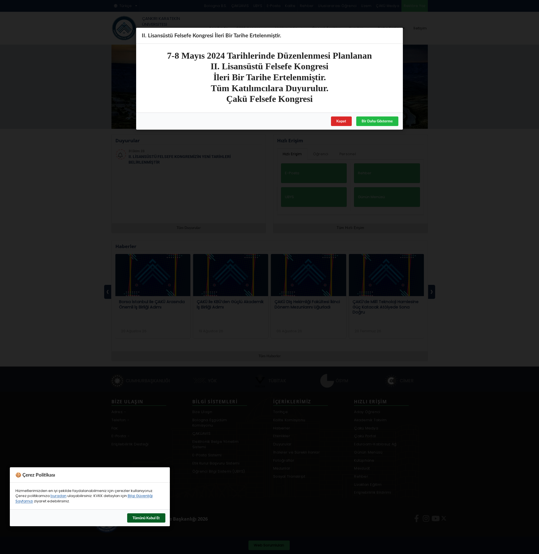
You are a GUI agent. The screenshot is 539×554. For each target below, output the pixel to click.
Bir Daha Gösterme (377, 121)
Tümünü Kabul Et (146, 518)
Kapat (341, 121)
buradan (59, 495)
